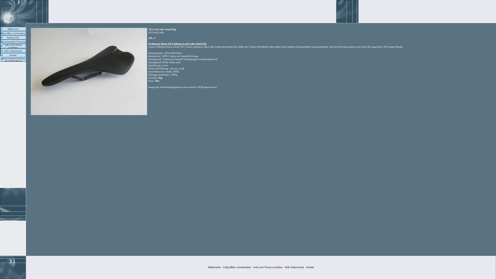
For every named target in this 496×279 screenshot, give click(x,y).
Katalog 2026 (13, 37)
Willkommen (13, 29)
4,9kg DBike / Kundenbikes (13, 33)
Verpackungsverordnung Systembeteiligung (13, 59)
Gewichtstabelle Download (13, 42)
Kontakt (13, 55)
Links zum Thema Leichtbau (13, 46)
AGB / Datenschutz (13, 51)
